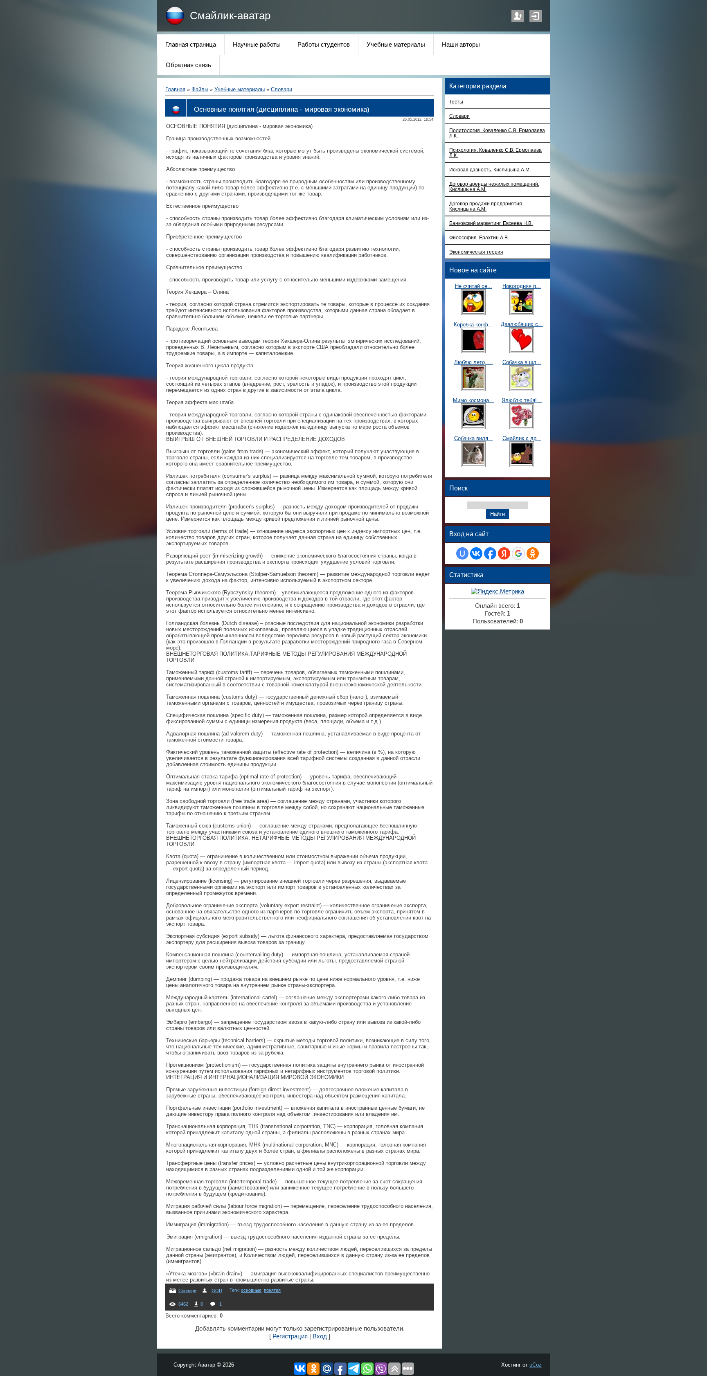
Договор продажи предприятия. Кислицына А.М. (486, 206)
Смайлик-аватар (230, 15)
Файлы (199, 89)
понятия (272, 1290)
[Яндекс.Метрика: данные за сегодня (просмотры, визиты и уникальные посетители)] (497, 592)
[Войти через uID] (462, 553)
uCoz (535, 1365)
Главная (175, 89)
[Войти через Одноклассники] (533, 553)
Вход (535, 16)
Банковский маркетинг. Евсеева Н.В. (491, 223)
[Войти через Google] (518, 553)
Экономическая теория (476, 251)
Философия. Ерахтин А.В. (479, 237)
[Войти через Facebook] (490, 553)
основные (251, 1290)
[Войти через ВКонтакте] (476, 553)
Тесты (456, 101)
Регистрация (517, 16)
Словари (281, 89)
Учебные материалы (239, 89)
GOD (217, 1290)
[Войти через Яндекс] (504, 553)
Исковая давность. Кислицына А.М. (490, 169)
